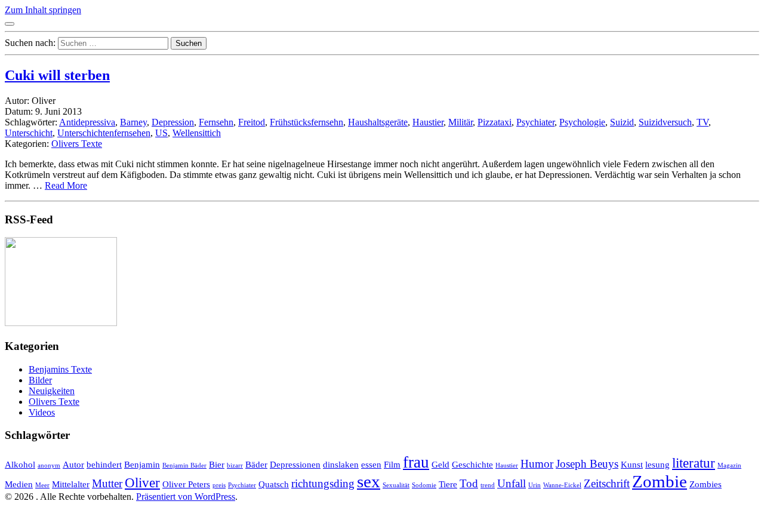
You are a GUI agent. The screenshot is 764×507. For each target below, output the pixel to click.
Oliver (142, 482)
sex (368, 481)
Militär (460, 122)
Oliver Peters (186, 484)
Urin (534, 485)
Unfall (511, 483)
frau (416, 462)
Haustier (427, 122)
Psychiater (535, 122)
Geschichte (472, 464)
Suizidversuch (665, 122)
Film (392, 464)
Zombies (705, 484)
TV (702, 122)
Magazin (729, 465)
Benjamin (142, 464)
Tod (469, 483)
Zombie (659, 481)
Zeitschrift (607, 483)
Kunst (632, 464)
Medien (19, 484)
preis (219, 485)
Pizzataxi (495, 122)
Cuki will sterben (57, 75)
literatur (693, 463)
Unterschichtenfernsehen (103, 133)
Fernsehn (216, 122)
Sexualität (396, 485)
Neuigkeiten (52, 391)
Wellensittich (196, 133)
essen (371, 464)
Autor (73, 464)
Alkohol (20, 464)
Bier (216, 464)
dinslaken (341, 464)
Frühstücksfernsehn (306, 122)
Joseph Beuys (587, 463)
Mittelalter (71, 484)
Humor (536, 463)
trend (487, 485)
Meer (42, 485)
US (161, 133)
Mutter (107, 483)
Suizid (622, 122)
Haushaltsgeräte (378, 122)
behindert (104, 464)
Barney (133, 122)
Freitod (251, 122)
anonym (49, 465)
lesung (657, 464)
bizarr (235, 465)
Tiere (448, 484)
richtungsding (323, 483)
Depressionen (295, 464)
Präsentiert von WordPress (185, 496)
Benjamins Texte (60, 369)
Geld (440, 464)
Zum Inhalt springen (43, 10)
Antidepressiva (87, 122)
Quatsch (273, 484)
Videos (42, 412)
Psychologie (582, 122)
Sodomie (424, 485)
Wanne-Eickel (562, 485)
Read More (66, 185)
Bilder (40, 380)
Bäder (256, 464)
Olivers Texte (76, 144)
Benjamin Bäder (184, 465)
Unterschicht (29, 133)
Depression (173, 122)
